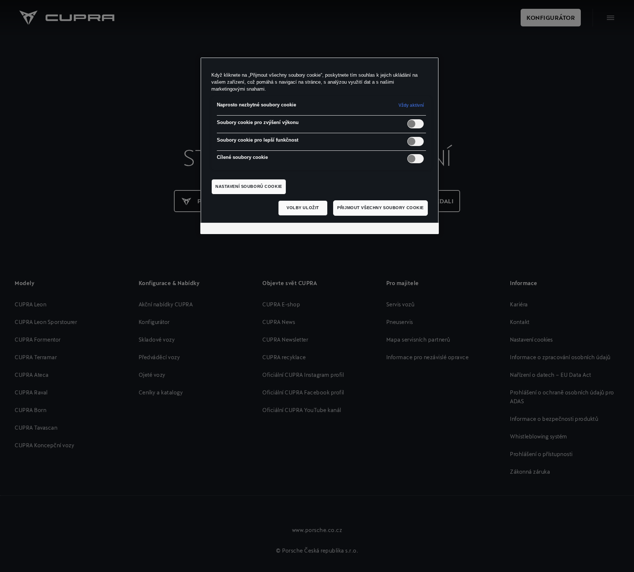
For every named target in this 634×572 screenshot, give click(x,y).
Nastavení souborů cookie (248, 186)
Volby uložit (303, 207)
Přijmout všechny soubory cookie (380, 207)
